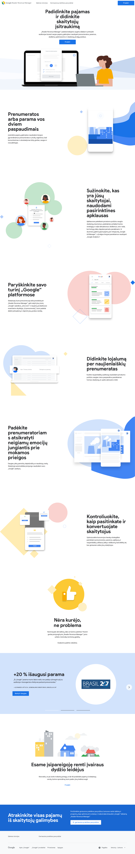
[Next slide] (129, 687)
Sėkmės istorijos (42, 3)
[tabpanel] (67, 684)
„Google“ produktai (38, 848)
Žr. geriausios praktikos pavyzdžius (86, 822)
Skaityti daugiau (21, 693)
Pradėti (126, 3)
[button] (118, 847)
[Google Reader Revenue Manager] (17, 3)
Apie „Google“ (24, 848)
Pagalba (104, 848)
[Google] (11, 848)
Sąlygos (60, 848)
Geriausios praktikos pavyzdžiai (61, 3)
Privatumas (51, 848)
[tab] (52, 710)
